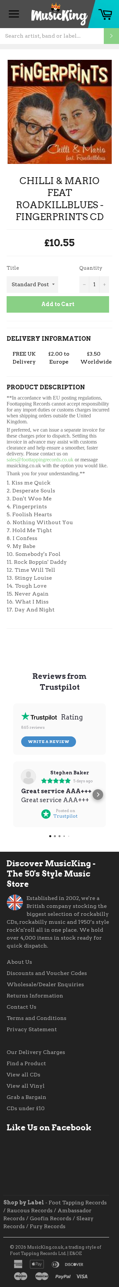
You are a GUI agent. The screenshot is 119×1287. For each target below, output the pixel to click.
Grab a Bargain (26, 1097)
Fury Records (47, 1226)
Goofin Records (50, 1218)
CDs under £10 (26, 1108)
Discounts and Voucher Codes (47, 973)
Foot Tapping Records (78, 1202)
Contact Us (21, 1007)
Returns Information (35, 996)
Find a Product (26, 1063)
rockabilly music (42, 922)
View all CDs (23, 1075)
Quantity (90, 268)
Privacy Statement (32, 1029)
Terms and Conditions (36, 1018)
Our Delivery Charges (36, 1052)
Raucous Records (30, 1210)
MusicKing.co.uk (45, 1247)
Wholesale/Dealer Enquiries (45, 984)
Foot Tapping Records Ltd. (38, 1253)
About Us (19, 962)
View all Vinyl (26, 1086)
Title (13, 268)
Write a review (48, 741)
